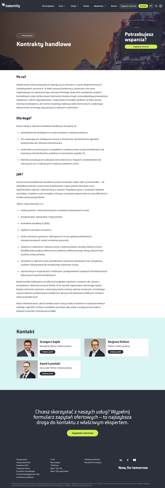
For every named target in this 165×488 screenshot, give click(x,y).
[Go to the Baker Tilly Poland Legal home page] (11, 6)
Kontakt (143, 6)
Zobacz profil (47, 352)
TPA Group (54, 465)
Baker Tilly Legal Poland (59, 471)
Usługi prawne (21, 459)
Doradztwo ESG (22, 465)
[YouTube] (134, 460)
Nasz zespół (55, 462)
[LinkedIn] (120, 460)
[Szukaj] (156, 6)
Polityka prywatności (92, 459)
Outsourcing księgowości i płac (28, 474)
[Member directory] (160, 6)
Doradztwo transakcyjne (25, 471)
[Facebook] (127, 460)
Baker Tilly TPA (56, 468)
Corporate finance (23, 468)
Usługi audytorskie (23, 462)
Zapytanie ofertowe (128, 6)
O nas (52, 459)
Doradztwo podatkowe (25, 477)
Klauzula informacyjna (92, 462)
